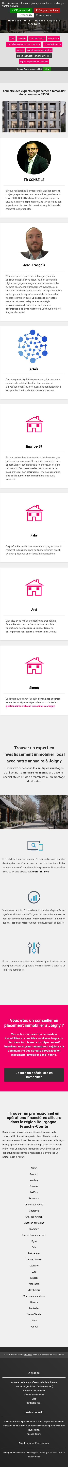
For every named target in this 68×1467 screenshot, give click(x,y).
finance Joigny (34, 1434)
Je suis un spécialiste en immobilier (34, 1075)
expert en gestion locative (39, 50)
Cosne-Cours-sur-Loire (34, 1235)
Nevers (34, 1302)
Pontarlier (34, 1308)
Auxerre (34, 1174)
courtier (20, 50)
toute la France (40, 871)
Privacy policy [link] (43, 15)
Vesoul (34, 1326)
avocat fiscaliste (37, 38)
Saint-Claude (34, 1314)
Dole (34, 1247)
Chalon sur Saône (34, 1204)
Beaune (34, 1186)
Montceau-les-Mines (34, 1296)
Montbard (34, 1284)
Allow (47, 69)
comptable (53, 38)
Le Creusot (34, 1253)
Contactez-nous (34, 1403)
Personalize (26, 15)
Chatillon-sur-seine (34, 1223)
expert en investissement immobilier (34, 56)
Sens (34, 1320)
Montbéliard (34, 1290)
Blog (34, 1399)
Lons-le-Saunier (34, 1259)
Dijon (34, 1241)
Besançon (34, 1198)
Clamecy (34, 1229)
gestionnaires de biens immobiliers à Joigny (30, 706)
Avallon (34, 1180)
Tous (12, 38)
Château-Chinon (34, 1216)
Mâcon (34, 1278)
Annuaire (15, 1382)
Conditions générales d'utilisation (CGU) (34, 1386)
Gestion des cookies (34, 1394)
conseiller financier (52, 44)
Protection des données (34, 1390)
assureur (22, 38)
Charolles (34, 1210)
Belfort (34, 1192)
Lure (34, 1271)
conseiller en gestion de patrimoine (23, 44)
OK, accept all (22, 10)
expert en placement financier (34, 61)
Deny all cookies (48, 10)
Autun (34, 1168)
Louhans (34, 1265)
